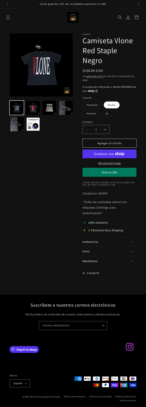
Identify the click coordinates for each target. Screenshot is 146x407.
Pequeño (94, 105)
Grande (93, 114)
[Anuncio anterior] (7, 4)
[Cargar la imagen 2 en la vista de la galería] (33, 108)
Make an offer (109, 173)
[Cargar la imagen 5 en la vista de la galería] (17, 124)
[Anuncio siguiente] (138, 4)
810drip (34, 396)
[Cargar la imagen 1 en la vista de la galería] (17, 108)
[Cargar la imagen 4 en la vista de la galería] (66, 108)
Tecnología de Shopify (49, 396)
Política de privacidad (100, 396)
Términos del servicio (125, 396)
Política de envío (128, 400)
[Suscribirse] (103, 325)
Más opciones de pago (109, 163)
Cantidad (87, 122)
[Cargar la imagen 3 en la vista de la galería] (49, 108)
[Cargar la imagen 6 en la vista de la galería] (33, 124)
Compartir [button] (93, 273)
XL (109, 114)
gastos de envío (95, 76)
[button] (8, 17)
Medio (112, 105)
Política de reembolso (75, 396)
